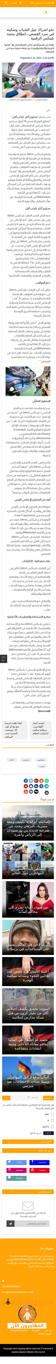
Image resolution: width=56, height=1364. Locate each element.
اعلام (11, 760)
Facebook (42, 1163)
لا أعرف (45, 1126)
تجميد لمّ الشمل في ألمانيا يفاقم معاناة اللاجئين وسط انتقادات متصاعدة (28, 1044)
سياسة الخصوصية (18, 1330)
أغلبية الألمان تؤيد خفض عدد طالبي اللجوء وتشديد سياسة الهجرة (28, 975)
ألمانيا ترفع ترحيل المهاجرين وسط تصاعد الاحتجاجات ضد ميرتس (28, 1081)
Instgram (19, 1170)
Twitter (19, 1163)
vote (49, 1133)
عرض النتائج (35, 1133)
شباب (42, 766)
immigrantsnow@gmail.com (16, 1292)
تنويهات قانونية (45, 1333)
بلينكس (38, 125)
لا (48, 1120)
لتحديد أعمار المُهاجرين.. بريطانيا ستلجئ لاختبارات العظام (40, 728)
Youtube (42, 1170)
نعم (47, 1114)
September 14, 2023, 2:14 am (35, 58)
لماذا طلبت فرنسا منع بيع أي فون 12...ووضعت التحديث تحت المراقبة (13, 730)
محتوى (26, 760)
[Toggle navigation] (45, 12)
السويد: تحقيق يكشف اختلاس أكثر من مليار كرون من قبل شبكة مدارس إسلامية (28, 1013)
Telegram (19, 1178)
